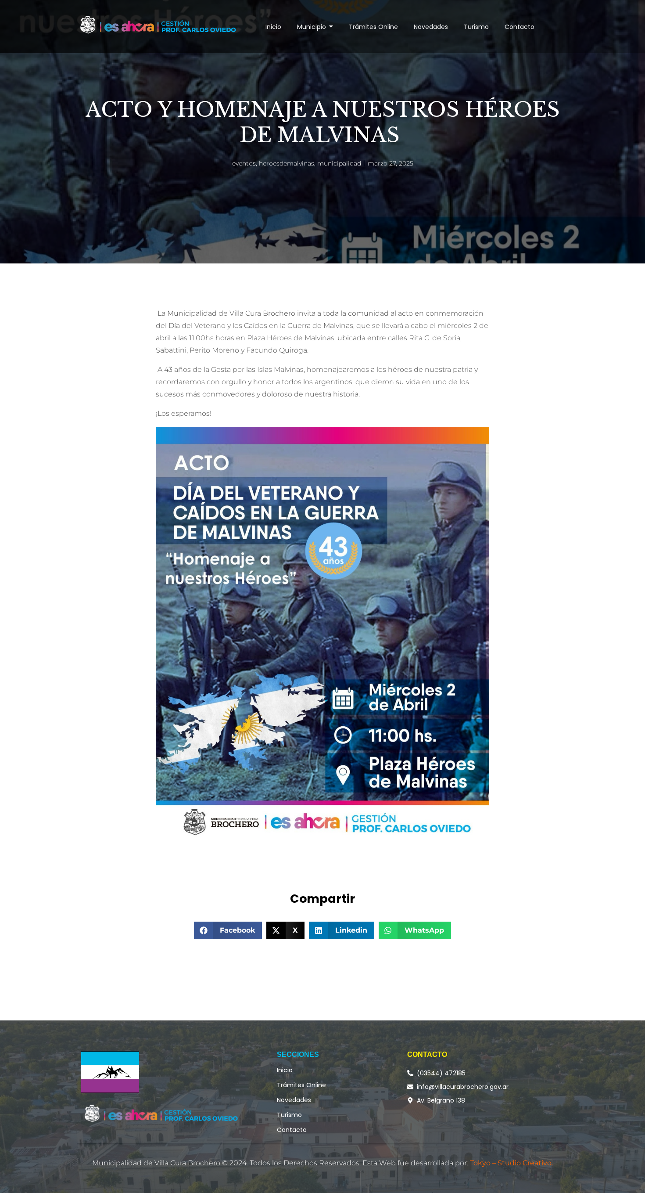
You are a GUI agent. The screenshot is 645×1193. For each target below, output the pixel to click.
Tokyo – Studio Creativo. (511, 1163)
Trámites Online (301, 1085)
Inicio (285, 1070)
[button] (228, 930)
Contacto (292, 1129)
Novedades (294, 1100)
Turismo (289, 1114)
